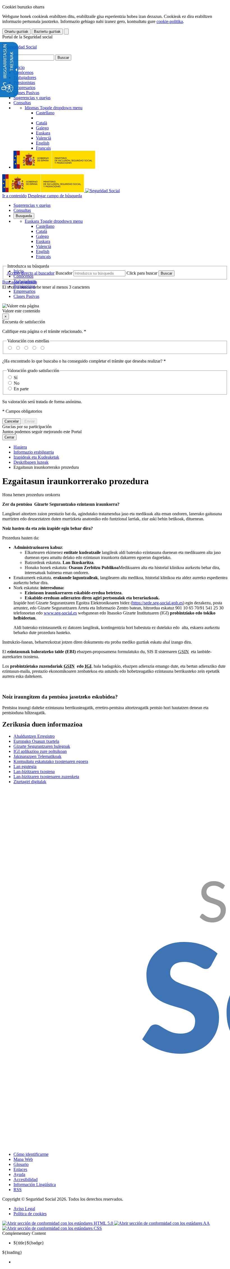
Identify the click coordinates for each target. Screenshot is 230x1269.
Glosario (21, 1164)
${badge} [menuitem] (28, 1242)
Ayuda (19, 1174)
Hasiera (20, 447)
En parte (21, 388)
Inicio (19, 67)
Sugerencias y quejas (31, 97)
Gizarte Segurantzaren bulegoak (41, 746)
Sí (15, 377)
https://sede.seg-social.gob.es (157, 602)
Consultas (22, 102)
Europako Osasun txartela (36, 741)
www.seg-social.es (60, 613)
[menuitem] (120, 1262)
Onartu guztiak (16, 31)
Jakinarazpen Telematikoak (37, 756)
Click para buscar (142, 273)
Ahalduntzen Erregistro (34, 736)
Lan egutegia (24, 766)
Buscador (64, 273)
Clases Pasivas (26, 92)
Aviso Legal (24, 1208)
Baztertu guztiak (47, 31)
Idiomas (53, 107)
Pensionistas (24, 82)
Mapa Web (23, 1159)
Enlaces (20, 1169)
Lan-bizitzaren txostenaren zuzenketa (46, 776)
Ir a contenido (14, 195)
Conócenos (23, 72)
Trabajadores (24, 77)
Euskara (54, 221)
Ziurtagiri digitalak (29, 781)
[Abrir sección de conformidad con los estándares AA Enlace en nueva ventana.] (162, 1223)
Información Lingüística (34, 1184)
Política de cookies (30, 1213)
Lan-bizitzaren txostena (34, 771)
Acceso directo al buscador (30, 273)
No (16, 383)
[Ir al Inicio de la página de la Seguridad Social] (19, 47)
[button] (115, 308)
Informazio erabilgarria (33, 452)
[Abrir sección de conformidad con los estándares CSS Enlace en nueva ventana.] (52, 1228)
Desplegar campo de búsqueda (55, 195)
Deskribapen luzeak (31, 462)
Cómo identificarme (31, 1154)
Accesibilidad (25, 1179)
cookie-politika (170, 21)
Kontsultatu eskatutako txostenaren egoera (50, 761)
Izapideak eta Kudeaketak (36, 457)
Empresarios (24, 87)
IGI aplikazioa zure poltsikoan (40, 751)
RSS (17, 1189)
